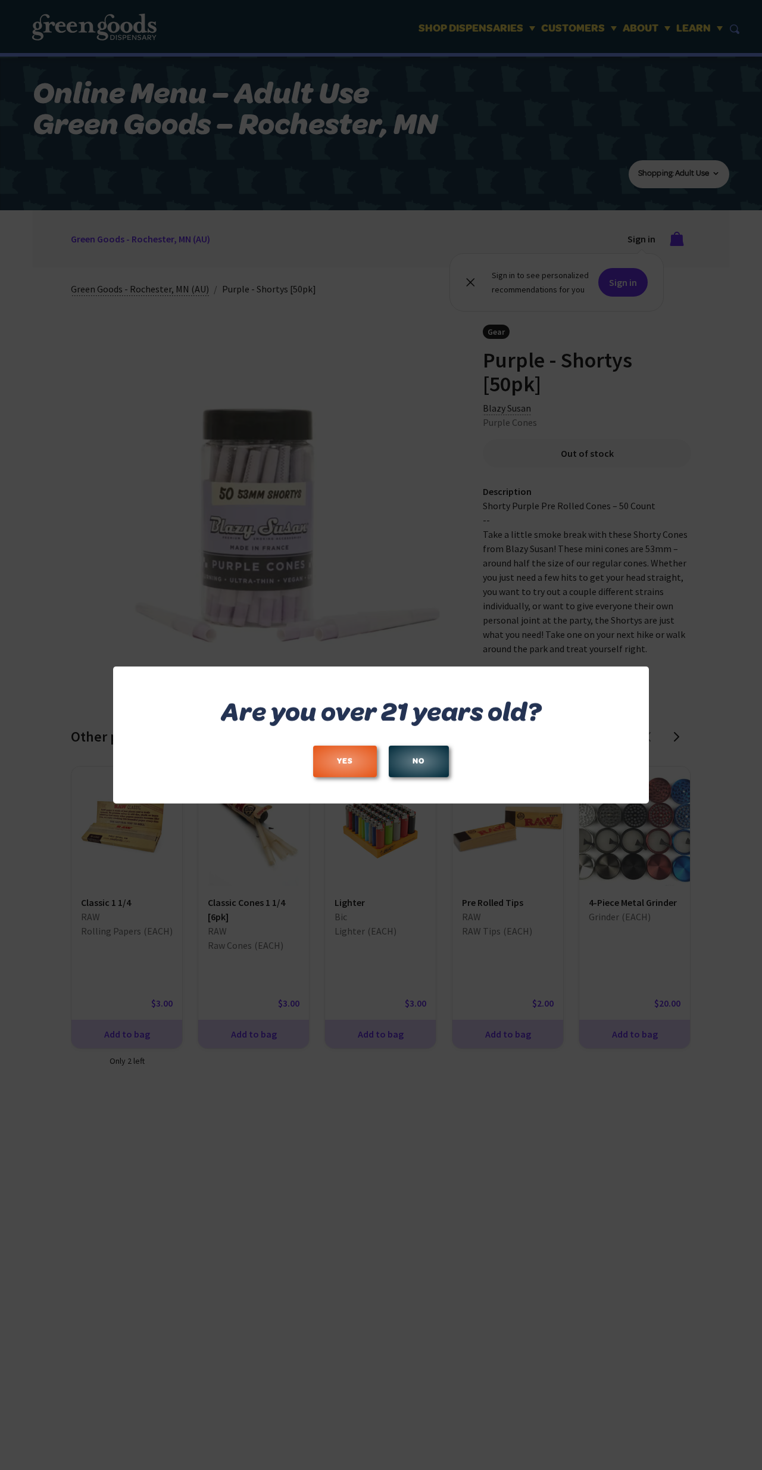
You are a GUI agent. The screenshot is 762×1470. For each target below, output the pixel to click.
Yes (345, 761)
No (419, 761)
